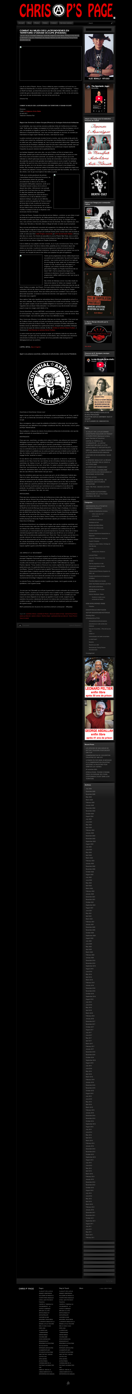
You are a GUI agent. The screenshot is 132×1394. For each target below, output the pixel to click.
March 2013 (89, 1174)
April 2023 (89, 855)
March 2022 (89, 888)
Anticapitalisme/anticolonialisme (98, 621)
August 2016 (89, 1063)
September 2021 (91, 905)
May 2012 (89, 1199)
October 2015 (90, 1091)
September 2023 (91, 841)
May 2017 (89, 1038)
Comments (26, 625)
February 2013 (90, 1176)
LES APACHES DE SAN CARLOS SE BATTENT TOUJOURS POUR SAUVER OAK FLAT (98, 750)
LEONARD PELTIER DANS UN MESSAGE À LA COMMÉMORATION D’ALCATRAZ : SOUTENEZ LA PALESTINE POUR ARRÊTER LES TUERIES (99, 763)
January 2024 (90, 833)
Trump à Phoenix (73, 616)
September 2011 (91, 1221)
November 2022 (90, 869)
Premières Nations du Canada (97, 581)
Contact (53, 23)
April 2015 (89, 1104)
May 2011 (89, 1232)
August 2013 (89, 1160)
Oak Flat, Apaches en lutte (96, 563)
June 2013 (89, 1165)
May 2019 (89, 974)
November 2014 (90, 1118)
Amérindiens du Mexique (96, 519)
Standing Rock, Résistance (98, 551)
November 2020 (90, 930)
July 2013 (89, 1163)
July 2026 (89, 789)
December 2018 (90, 988)
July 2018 (89, 1002)
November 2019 (90, 963)
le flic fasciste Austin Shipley (63, 234)
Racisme (91, 642)
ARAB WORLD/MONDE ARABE (95, 603)
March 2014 (89, 1140)
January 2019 (90, 985)
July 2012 (89, 1193)
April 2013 (89, 1171)
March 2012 (89, 1204)
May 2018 (89, 1007)
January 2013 (90, 1179)
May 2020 (89, 946)
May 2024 (89, 825)
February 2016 (90, 1079)
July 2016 (89, 1066)
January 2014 (90, 1146)
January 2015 (90, 1113)
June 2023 (89, 850)
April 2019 (89, 977)
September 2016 (91, 1060)
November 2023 (90, 838)
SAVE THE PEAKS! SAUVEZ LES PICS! (100, 584)
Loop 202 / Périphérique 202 (37, 37)
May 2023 (89, 852)
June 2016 (89, 1068)
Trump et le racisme (24, 618)
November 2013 (90, 1152)
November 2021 (90, 899)
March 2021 (89, 919)
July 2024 (89, 819)
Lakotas (91, 549)
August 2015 (89, 1093)
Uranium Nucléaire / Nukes (96, 594)
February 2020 (90, 955)
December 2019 (90, 960)
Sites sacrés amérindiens (96, 586)
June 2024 (89, 822)
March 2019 (89, 980)
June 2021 (89, 911)
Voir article (88, 346)
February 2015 (90, 1110)
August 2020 (89, 938)
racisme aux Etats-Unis (25, 616)
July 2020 (89, 941)
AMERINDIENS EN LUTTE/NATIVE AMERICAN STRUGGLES (96, 507)
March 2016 (89, 1077)
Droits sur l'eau (93, 530)
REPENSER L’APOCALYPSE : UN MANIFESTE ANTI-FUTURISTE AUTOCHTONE (96, 482)
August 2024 (89, 816)
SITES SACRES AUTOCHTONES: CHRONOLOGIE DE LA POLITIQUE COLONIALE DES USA (97, 494)
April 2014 (89, 1138)
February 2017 (90, 1046)
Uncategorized (90, 653)
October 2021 (90, 902)
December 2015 (90, 1085)
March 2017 (89, 1043)
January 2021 (90, 924)
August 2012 (89, 1190)
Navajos (47, 37)
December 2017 (90, 1021)
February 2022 (90, 891)
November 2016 (90, 1055)
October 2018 (90, 994)
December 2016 (90, 1052)
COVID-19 (91, 633)
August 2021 (89, 908)
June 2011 (89, 1229)
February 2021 (90, 922)
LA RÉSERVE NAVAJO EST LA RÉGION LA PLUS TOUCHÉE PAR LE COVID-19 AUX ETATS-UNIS (98, 462)
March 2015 (89, 1107)
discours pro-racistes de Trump (57, 614)
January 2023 (90, 863)
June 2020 (89, 944)
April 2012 (89, 1201)
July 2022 (89, 877)
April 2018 (89, 1010)
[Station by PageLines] (68, 1383)
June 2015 (89, 1099)
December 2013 (90, 1149)
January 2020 (90, 958)
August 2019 (89, 969)
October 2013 (90, 1154)
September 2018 (91, 996)
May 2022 (89, 883)
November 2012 (90, 1185)
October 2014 (90, 1121)
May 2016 (89, 1071)
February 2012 (90, 1207)
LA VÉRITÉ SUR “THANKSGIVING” (96, 467)
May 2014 (89, 1135)
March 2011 (89, 1235)
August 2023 (89, 844)
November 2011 (90, 1215)
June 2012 (89, 1196)
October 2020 (90, 933)
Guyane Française (94, 541)
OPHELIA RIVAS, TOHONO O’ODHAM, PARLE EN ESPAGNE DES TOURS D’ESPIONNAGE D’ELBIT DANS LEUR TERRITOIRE (98, 775)
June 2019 (89, 971)
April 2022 (89, 885)
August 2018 (89, 999)
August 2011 (89, 1224)
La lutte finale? (24, 37)
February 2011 (90, 1237)
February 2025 (90, 802)
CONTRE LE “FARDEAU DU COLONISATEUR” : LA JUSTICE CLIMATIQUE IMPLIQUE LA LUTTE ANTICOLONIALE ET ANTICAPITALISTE (98, 444)
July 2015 (89, 1096)
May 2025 (89, 797)
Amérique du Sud (94, 522)
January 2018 (90, 1019)
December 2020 (90, 927)
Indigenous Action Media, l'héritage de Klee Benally (64, 35)
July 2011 (89, 1226)
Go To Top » (110, 1281)
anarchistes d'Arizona (31, 614)
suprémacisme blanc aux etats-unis (59, 616)
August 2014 (89, 1127)
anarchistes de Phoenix (43, 614)
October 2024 (90, 814)
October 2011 (90, 1218)
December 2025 (90, 791)
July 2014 (89, 1129)
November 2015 (90, 1088)
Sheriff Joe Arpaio (46, 616)
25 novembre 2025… (92, 769)
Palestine (91, 606)
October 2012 (90, 1187)
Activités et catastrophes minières (98, 511)
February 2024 (90, 830)
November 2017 (90, 1024)
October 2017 (90, 1027)
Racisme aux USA (55, 37)
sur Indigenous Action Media (32, 111)
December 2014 (90, 1115)
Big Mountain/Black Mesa (96, 525)
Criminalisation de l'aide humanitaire (99, 636)
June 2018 (89, 1005)
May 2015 (89, 1102)
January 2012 (90, 1210)
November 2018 (90, 991)
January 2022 (90, 894)
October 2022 (90, 872)
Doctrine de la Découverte (96, 528)
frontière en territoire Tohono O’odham (64, 328)
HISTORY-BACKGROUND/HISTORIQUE (98, 613)
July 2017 (89, 1032)
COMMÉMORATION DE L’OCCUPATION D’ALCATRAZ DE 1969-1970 (98, 756)
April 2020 (89, 949)
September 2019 (91, 966)
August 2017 (89, 1030)
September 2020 (91, 935)
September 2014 (91, 1124)
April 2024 (89, 827)
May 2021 (89, 913)
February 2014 (90, 1143)
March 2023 (89, 858)
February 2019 (90, 982)
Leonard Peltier (93, 555)
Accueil (21, 23)
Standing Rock (90, 615)
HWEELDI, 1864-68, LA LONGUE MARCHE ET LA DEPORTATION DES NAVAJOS (99, 451)
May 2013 (89, 1168)
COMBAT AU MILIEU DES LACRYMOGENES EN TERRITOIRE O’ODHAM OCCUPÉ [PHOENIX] (44, 31)
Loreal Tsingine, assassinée (44, 234)
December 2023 (90, 836)
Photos (37, 23)
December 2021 (90, 897)
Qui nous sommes (66, 23)
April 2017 (89, 1041)
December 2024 (90, 808)
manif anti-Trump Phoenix (71, 614)
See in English (35, 347)
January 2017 (90, 1049)
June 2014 (89, 1132)
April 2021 (89, 916)
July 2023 (89, 847)
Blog (29, 23)
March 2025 (89, 800)
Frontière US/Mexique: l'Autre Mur (40, 35)
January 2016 (90, 1082)
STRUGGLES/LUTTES (93, 618)
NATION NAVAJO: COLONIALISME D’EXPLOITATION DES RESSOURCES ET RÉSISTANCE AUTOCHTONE (99, 472)
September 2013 (91, 1157)
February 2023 (90, 861)
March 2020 (89, 952)
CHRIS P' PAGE (26, 1289)
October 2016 (90, 1057)
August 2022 (89, 874)
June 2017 (89, 1035)
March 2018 (89, 1013)
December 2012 (90, 1182)
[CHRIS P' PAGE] (66, 18)
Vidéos (45, 23)
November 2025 (90, 794)
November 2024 (90, 811)
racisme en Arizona (36, 616)
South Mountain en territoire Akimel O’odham (41, 330)
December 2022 (90, 866)
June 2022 (89, 880)
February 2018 (90, 1016)
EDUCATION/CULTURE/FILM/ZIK (96, 610)
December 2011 (90, 1212)
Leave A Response (75, 625)
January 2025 (90, 805)
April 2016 (89, 1074)
